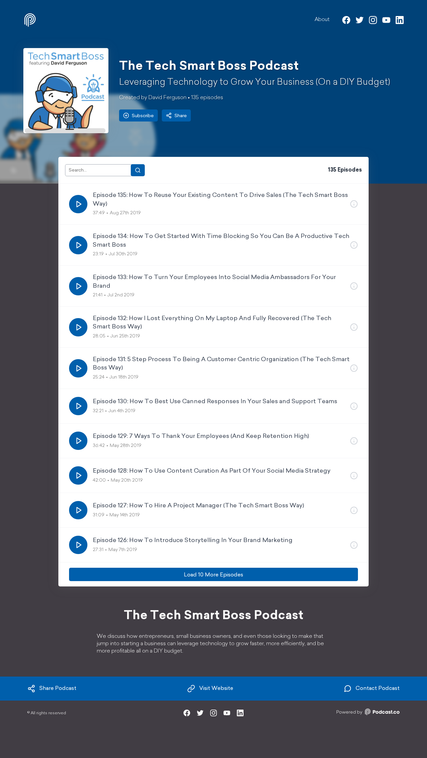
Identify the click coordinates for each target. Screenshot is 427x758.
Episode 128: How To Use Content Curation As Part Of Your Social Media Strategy (212, 471)
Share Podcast (57, 688)
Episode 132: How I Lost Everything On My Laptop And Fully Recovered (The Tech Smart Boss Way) (212, 323)
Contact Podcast (378, 688)
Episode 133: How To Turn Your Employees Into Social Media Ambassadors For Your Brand (214, 282)
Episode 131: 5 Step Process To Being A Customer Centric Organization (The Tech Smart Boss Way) (221, 364)
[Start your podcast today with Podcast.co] (382, 713)
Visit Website (216, 688)
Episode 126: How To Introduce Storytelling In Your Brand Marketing (193, 541)
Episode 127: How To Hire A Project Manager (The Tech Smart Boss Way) (198, 506)
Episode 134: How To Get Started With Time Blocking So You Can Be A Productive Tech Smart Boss (221, 241)
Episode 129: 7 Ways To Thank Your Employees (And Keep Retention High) (201, 437)
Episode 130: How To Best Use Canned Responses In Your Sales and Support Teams (215, 402)
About (322, 19)
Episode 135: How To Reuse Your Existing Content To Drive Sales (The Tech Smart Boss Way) (220, 200)
